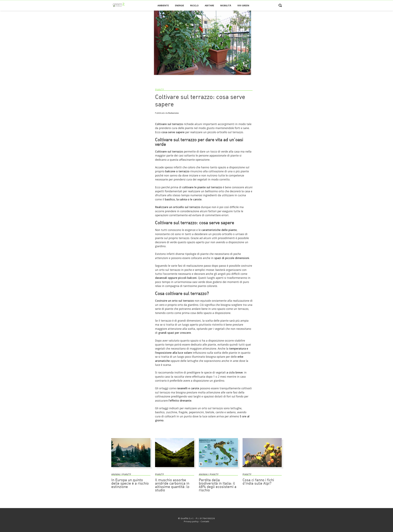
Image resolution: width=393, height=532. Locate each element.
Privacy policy (191, 521)
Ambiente (163, 5)
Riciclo (194, 5)
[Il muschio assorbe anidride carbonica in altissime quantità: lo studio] (174, 468)
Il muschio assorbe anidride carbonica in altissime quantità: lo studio (172, 485)
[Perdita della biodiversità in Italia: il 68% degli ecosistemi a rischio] (218, 468)
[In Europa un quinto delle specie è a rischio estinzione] (130, 468)
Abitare (209, 5)
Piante (159, 89)
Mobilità (225, 5)
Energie (179, 5)
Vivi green (243, 5)
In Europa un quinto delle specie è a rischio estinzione (130, 483)
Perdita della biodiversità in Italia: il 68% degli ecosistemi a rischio (217, 485)
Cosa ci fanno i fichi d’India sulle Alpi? (258, 482)
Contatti (205, 521)
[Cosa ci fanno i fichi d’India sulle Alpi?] (262, 468)
